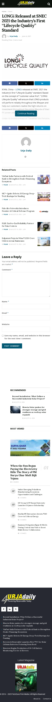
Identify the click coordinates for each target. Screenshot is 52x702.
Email (5, 313)
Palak (6, 185)
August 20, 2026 (16, 214)
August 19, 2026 (16, 229)
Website (5, 324)
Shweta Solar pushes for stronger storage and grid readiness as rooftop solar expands (34, 411)
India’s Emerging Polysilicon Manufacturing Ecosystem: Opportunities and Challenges (30, 492)
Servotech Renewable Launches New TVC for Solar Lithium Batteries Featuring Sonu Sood (24, 643)
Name (5, 301)
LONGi (19, 89)
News (10, 11)
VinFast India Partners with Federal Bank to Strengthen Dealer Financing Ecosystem (18, 179)
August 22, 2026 (16, 185)
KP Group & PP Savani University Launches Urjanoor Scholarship (31, 504)
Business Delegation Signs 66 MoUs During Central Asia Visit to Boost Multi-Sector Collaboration (32, 527)
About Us (36, 699)
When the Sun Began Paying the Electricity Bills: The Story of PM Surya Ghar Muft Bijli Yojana (23, 472)
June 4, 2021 (26, 36)
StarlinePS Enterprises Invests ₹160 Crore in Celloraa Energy (32, 515)
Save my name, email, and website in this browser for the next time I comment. (27, 337)
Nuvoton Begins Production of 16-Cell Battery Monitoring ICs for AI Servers (22, 649)
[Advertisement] (30, 367)
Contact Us (47, 699)
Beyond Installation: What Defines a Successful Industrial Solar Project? (28, 397)
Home (4, 11)
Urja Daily (14, 36)
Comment (7, 269)
